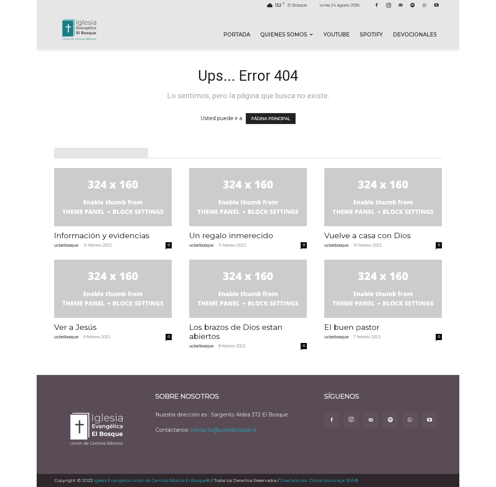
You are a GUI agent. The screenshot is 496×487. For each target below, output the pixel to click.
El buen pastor (351, 327)
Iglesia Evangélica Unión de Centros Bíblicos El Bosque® (152, 480)
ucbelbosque (66, 245)
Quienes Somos (283, 34)
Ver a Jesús (75, 327)
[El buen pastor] (383, 289)
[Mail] (400, 5)
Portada (236, 34)
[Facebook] (376, 5)
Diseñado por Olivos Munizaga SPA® (319, 480)
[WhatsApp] (424, 5)
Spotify (371, 34)
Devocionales (415, 34)
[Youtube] (436, 5)
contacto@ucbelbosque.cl (223, 430)
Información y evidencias (101, 235)
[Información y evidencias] (113, 197)
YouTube (337, 34)
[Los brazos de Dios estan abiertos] (248, 289)
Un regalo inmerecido (231, 235)
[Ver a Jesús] (113, 289)
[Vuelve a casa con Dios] (383, 197)
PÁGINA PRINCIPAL (270, 118)
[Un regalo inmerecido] (248, 197)
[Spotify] (412, 5)
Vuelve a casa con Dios (367, 235)
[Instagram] (388, 5)
